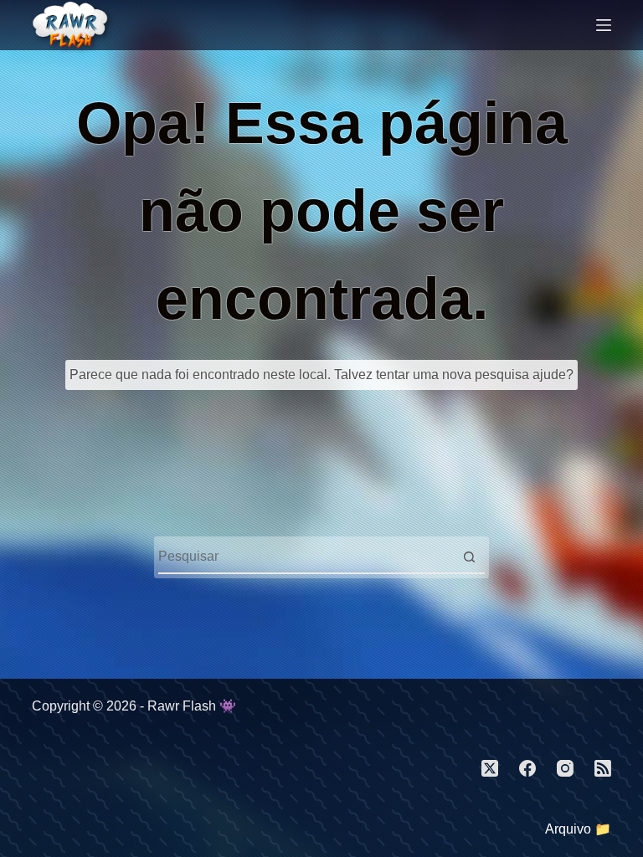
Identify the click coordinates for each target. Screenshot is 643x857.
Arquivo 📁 (578, 829)
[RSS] (602, 768)
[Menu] (603, 25)
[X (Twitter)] (489, 768)
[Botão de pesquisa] (469, 556)
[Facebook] (527, 768)
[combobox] (305, 556)
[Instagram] (565, 768)
